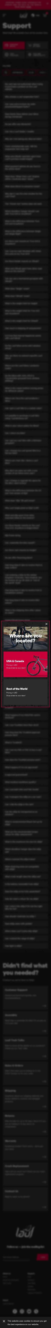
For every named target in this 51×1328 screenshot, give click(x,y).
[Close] (4, 1321)
